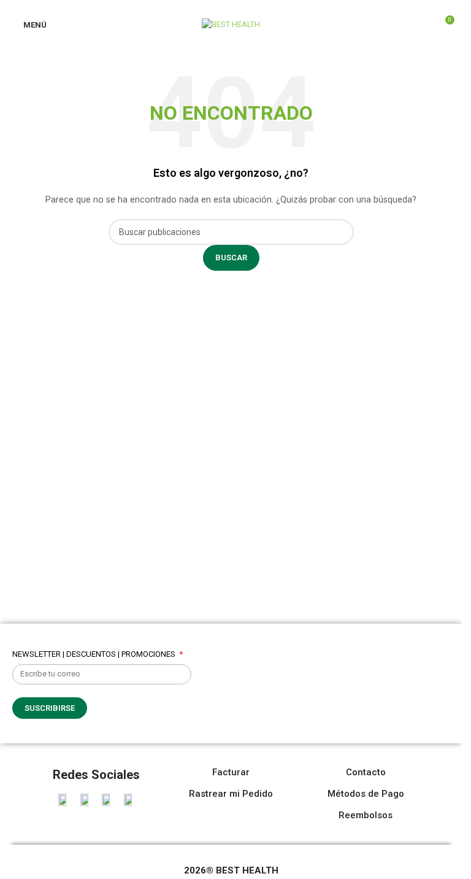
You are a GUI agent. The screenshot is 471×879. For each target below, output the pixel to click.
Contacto (366, 772)
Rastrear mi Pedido (231, 793)
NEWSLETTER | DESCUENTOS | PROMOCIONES (94, 654)
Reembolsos (365, 815)
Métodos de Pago (365, 793)
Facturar (231, 772)
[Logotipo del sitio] (231, 23)
